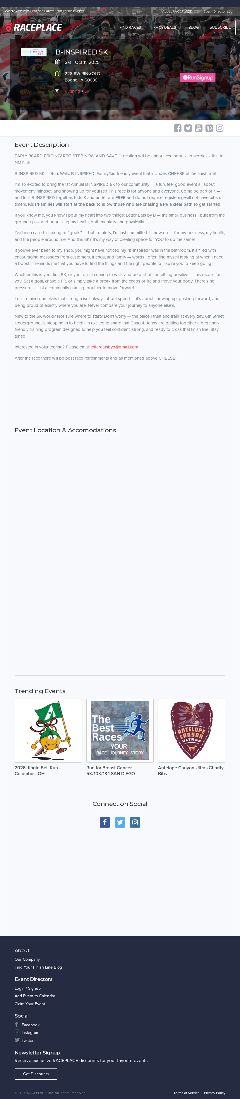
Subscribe (220, 27)
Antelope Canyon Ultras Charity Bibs (191, 771)
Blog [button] (193, 27)
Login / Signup (28, 988)
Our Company (27, 959)
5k (87, 91)
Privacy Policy (214, 1093)
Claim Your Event (30, 1003)
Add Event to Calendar (35, 995)
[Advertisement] (120, 394)
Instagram (30, 1032)
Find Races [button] (130, 27)
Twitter (28, 1040)
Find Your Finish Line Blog (38, 967)
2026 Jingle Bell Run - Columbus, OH (38, 771)
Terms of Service (187, 1093)
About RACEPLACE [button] (177, 11)
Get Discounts (36, 1073)
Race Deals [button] (164, 27)
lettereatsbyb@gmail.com (114, 347)
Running (72, 91)
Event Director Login (219, 11)
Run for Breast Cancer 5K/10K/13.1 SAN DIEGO (110, 771)
